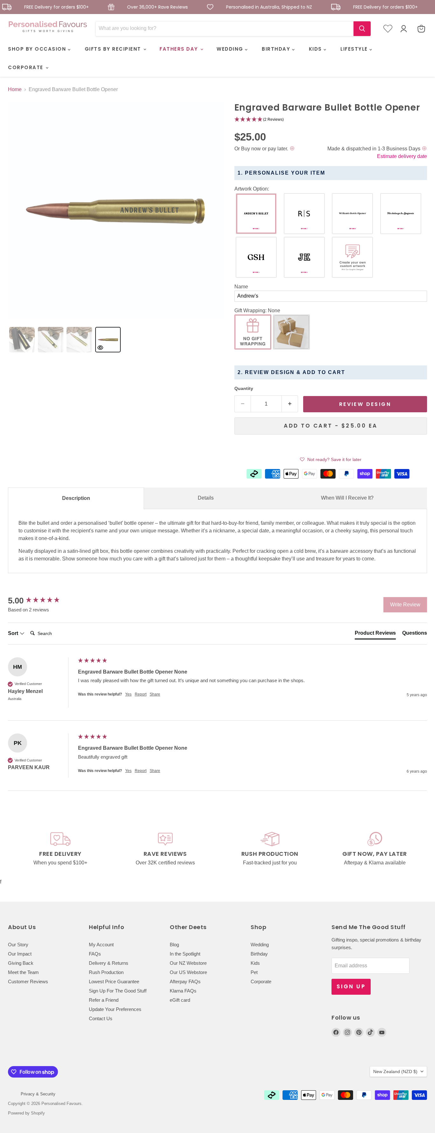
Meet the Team (23, 972)
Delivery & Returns (108, 963)
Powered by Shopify (26, 1113)
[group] (41, 600)
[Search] (362, 28)
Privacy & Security (38, 1094)
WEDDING (231, 49)
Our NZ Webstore (188, 963)
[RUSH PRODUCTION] (270, 849)
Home (15, 89)
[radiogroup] (330, 237)
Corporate (261, 981)
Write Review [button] (405, 604)
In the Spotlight (185, 953)
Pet (254, 972)
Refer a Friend (103, 1000)
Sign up (351, 986)
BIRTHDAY (277, 49)
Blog (174, 944)
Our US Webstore (188, 972)
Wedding (260, 944)
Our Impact (20, 953)
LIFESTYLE (354, 49)
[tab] (22, 339)
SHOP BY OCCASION (38, 49)
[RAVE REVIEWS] (165, 849)
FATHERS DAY (180, 49)
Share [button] (155, 694)
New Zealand (395, 1071)
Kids (255, 963)
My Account (101, 944)
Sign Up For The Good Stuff (117, 990)
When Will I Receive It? (347, 498)
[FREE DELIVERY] (60, 849)
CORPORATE (26, 67)
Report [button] (140, 694)
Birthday (259, 953)
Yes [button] (128, 694)
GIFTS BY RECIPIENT (114, 49)
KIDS (316, 49)
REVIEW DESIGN (365, 404)
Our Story (18, 944)
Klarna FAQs (183, 990)
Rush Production (106, 972)
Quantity (243, 388)
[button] (330, 120)
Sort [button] (13, 633)
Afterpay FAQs (185, 981)
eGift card (180, 1000)
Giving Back (20, 963)
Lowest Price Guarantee (114, 981)
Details (206, 498)
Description (76, 498)
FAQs (95, 953)
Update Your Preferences (115, 1009)
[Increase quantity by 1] (290, 404)
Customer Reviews (28, 981)
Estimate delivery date (402, 156)
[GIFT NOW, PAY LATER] (374, 849)
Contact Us (100, 1018)
